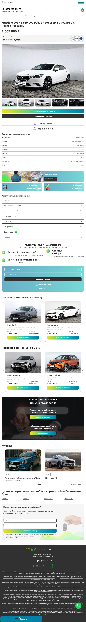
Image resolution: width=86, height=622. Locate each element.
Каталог (10, 16)
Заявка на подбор (43, 417)
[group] (43, 71)
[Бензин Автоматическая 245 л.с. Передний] (63, 312)
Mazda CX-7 (48, 499)
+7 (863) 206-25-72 (11, 9)
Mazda (15, 16)
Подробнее (36, 484)
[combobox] (43, 269)
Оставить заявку (23, 337)
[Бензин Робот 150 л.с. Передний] (23, 362)
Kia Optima (52, 325)
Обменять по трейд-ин (43, 116)
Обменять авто (43, 433)
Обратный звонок (43, 566)
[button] (81, 71)
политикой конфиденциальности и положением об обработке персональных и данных (31, 535)
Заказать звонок (50, 179)
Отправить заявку (30, 531)
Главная (4, 16)
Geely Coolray (13, 375)
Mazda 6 (11, 325)
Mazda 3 (5, 499)
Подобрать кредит (43, 279)
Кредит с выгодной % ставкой (43, 111)
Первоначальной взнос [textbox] (16, 269)
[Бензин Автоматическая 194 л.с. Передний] (23, 312)
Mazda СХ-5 (68, 499)
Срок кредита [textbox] (12, 274)
